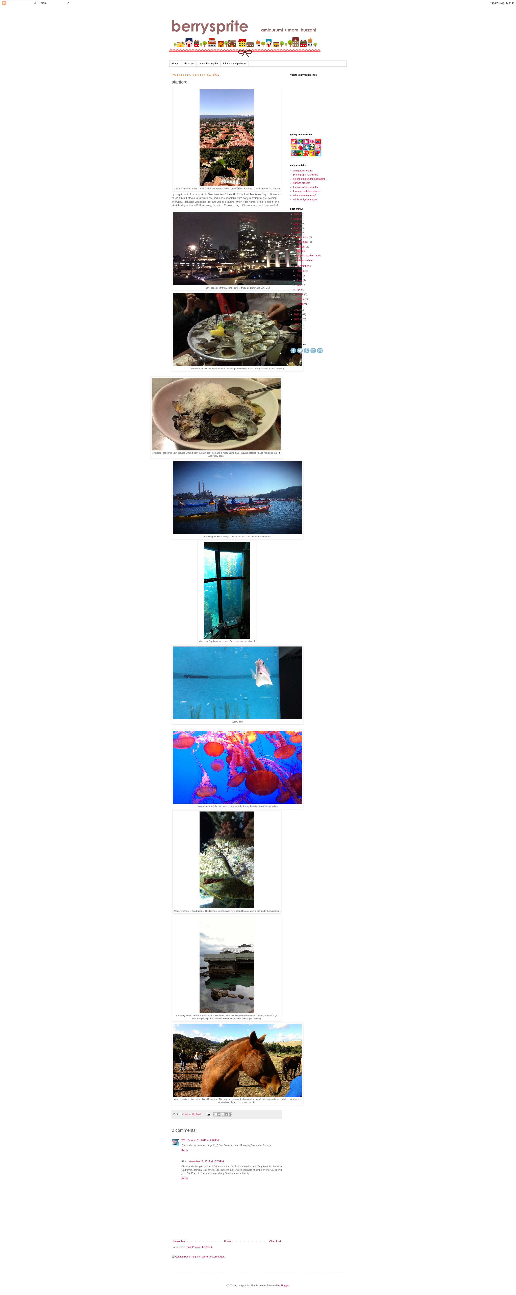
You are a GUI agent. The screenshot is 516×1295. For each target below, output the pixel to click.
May (299, 285)
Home (175, 63)
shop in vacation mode (308, 255)
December (303, 237)
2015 (297, 218)
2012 (297, 233)
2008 (297, 324)
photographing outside (305, 174)
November (303, 241)
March (300, 294)
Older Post (275, 1241)
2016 (297, 214)
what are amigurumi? (304, 195)
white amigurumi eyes (305, 199)
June (300, 280)
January (301, 304)
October (301, 246)
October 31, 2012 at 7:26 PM (203, 1140)
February (302, 299)
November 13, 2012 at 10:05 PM (206, 1161)
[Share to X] (223, 1114)
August (301, 270)
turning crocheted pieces (306, 191)
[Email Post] (208, 1114)
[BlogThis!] (219, 1114)
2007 (297, 328)
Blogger (285, 1285)
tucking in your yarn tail (305, 187)
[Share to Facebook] (226, 1114)
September (303, 266)
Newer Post (179, 1241)
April (299, 289)
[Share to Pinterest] (230, 1114)
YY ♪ (183, 1140)
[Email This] (215, 1114)
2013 (297, 228)
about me (189, 63)
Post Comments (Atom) (199, 1247)
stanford (300, 250)
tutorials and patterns (234, 63)
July (299, 275)
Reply (184, 1150)
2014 (297, 223)
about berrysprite (208, 63)
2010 (297, 314)
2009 (297, 319)
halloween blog (304, 260)
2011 (297, 309)
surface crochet (301, 183)
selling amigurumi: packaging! (309, 179)
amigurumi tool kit (303, 170)
